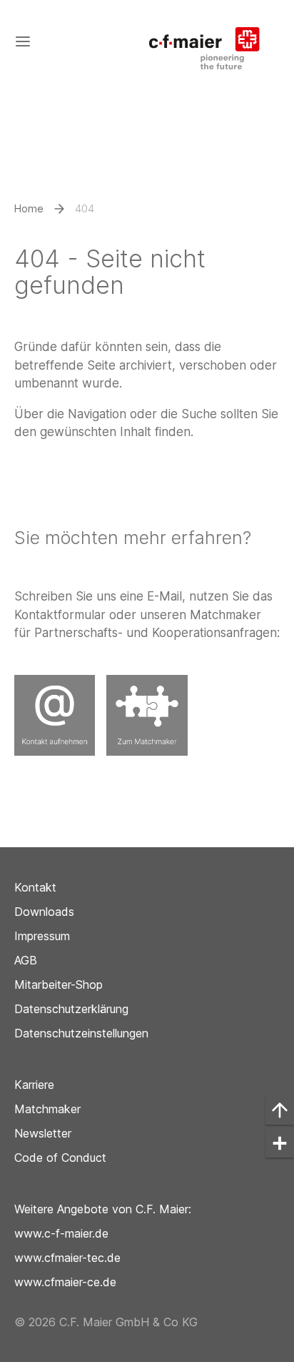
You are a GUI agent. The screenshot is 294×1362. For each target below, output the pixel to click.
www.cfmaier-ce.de (65, 1282)
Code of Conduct (60, 1157)
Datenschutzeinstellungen (81, 1033)
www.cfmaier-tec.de (67, 1257)
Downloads (44, 911)
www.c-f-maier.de (61, 1233)
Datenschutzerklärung (71, 1009)
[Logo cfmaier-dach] (211, 41)
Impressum (42, 936)
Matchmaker (47, 1109)
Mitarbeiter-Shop (58, 984)
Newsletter (42, 1133)
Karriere (34, 1084)
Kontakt (35, 887)
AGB (25, 960)
